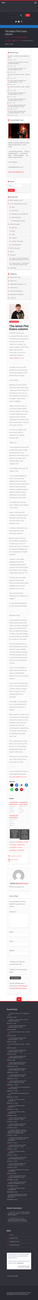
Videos (12, 251)
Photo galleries (15, 248)
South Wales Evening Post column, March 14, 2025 (17, 93)
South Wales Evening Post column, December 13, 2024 (17, 1176)
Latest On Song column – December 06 (17, 1189)
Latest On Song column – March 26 (19, 75)
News (13, 207)
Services (14, 227)
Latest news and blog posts (18, 204)
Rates (13, 231)
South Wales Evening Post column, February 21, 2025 (17, 112)
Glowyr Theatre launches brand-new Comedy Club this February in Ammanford (17, 1132)
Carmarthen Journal (21, 842)
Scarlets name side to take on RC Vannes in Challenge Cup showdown (18, 1139)
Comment (12, 912)
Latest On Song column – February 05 (17, 1112)
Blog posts (18, 40)
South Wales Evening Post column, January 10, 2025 (17, 1164)
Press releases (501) (16, 291)
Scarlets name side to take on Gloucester (18, 1170)
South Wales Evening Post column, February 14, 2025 (17, 1075)
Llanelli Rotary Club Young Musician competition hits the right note (17, 1196)
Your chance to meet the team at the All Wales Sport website (19, 1214)
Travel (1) (13, 298)
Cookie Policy (20, 1263)
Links (13, 234)
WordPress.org (14, 1245)
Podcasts (13, 255)
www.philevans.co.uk (17, 358)
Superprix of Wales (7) (17, 294)
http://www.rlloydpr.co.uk (17, 887)
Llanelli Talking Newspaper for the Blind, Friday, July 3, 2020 (20, 259)
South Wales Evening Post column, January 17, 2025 (17, 1146)
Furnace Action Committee (19, 214)
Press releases (16, 217)
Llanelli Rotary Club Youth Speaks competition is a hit (17, 1158)
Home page (13, 268)
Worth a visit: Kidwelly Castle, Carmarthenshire (18, 63)
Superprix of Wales (19, 221)
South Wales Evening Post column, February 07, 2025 (17, 1081)
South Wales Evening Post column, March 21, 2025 (17, 81)
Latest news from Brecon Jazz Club (18, 1094)
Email (11, 941)
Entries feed (13, 1238)
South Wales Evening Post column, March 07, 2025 (17, 99)
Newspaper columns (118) (18, 284)
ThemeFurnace (23, 1294)
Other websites (16, 245)
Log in (11, 1235)
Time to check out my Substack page (18, 56)
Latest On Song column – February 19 (17, 1100)
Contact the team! (17, 241)
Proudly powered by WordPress (16, 1293)
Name (11, 932)
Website (11, 950)
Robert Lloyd (20, 333)
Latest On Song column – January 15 (17, 1152)
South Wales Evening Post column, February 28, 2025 (17, 106)
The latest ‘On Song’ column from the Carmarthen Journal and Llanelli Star (24, 834)
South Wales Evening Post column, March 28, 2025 (17, 69)
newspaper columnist (16, 850)
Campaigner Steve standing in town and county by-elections (17, 1220)
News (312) (13, 281)
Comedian (12, 845)
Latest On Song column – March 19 (19, 87)
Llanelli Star (21, 845)
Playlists (14, 238)
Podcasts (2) (14, 287)
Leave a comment (16, 856)
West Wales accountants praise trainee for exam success (14, 834)
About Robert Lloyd (16, 200)
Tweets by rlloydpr (12, 1276)
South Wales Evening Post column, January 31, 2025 (17, 1118)
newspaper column (15, 847)
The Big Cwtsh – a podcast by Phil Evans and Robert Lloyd (20, 264)
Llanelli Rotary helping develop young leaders (19, 1088)
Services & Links (14, 224)
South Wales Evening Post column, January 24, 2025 (17, 1124)
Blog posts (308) (15, 277)
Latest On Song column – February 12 (17, 1106)
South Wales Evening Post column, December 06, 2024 (17, 1182)
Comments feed (14, 1241)
